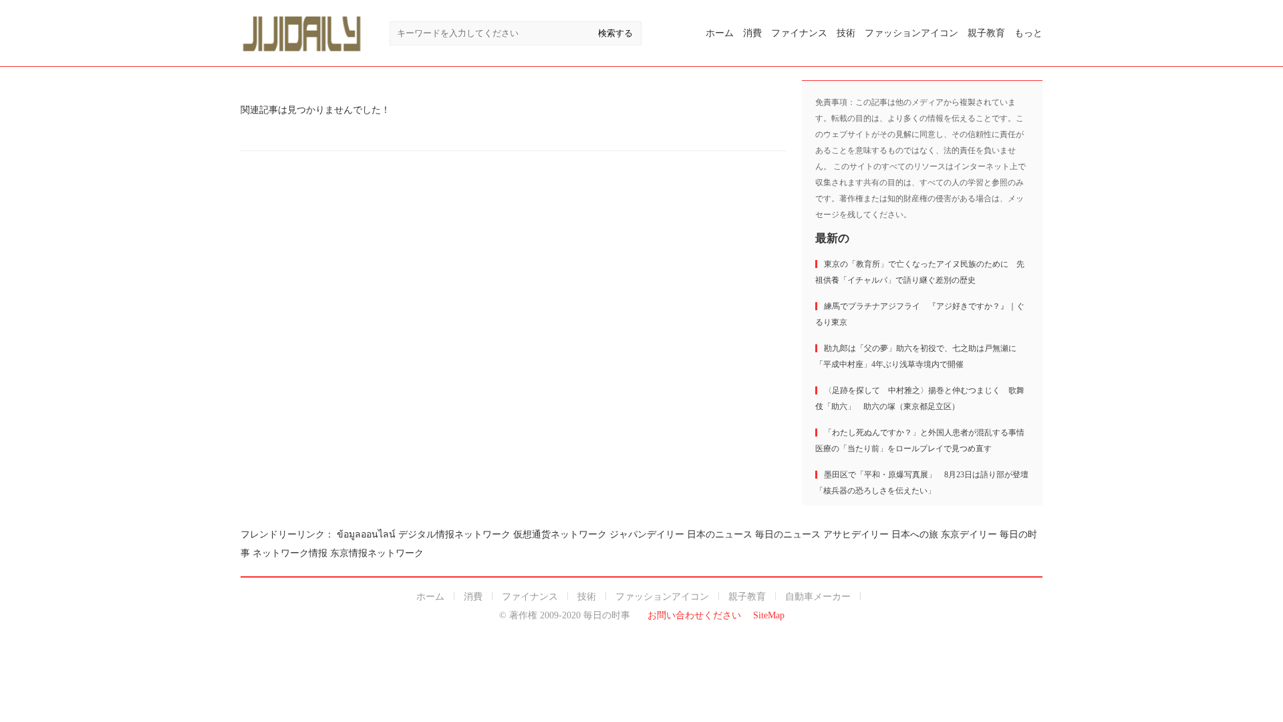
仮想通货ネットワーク (560, 534)
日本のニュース (719, 534)
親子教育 (986, 33)
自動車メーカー (818, 597)
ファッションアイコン (911, 33)
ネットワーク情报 (290, 553)
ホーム (720, 33)
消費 (752, 33)
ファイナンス (799, 33)
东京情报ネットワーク (377, 553)
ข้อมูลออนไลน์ (366, 534)
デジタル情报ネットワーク (454, 534)
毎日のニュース (788, 534)
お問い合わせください (694, 615)
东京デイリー (969, 534)
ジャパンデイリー (646, 534)
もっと (1028, 33)
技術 (846, 33)
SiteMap (769, 615)
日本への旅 (914, 534)
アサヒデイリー (856, 534)
